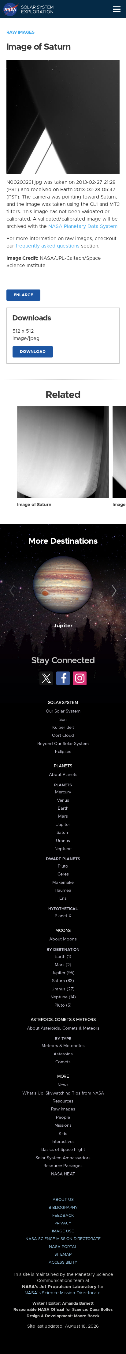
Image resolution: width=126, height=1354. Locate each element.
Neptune (63, 849)
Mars (63, 816)
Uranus (63, 841)
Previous (13, 591)
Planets (63, 766)
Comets (63, 1062)
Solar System (63, 703)
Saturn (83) (63, 981)
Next (113, 591)
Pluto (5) (63, 1005)
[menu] (117, 9)
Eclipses (63, 752)
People (63, 1117)
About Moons (63, 939)
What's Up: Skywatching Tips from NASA (63, 1093)
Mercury (63, 792)
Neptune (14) (63, 997)
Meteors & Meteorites (63, 1046)
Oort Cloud (63, 735)
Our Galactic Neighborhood (34, 23)
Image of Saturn (34, 505)
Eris (63, 898)
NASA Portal (63, 1247)
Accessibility (63, 1263)
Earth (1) (63, 957)
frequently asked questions (48, 246)
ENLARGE (23, 295)
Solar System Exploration (34, 9)
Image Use (63, 1231)
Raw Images (20, 32)
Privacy (63, 1223)
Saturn (63, 832)
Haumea (63, 890)
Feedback (63, 1216)
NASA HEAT (63, 1174)
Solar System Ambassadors (63, 1158)
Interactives (63, 1142)
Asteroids (63, 1054)
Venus (63, 800)
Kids (63, 1134)
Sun (63, 719)
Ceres (63, 874)
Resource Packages (63, 1166)
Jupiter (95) (63, 973)
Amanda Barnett (78, 1304)
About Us (63, 1200)
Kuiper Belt (63, 727)
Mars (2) (63, 965)
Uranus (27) (63, 989)
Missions (63, 1125)
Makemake (63, 882)
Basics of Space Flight (63, 1150)
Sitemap (63, 1255)
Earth (63, 808)
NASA (8, 9)
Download (33, 352)
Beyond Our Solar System (63, 744)
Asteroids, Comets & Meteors (63, 1020)
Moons (62, 931)
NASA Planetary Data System (82, 226)
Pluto (63, 866)
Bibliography (63, 1208)
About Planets (63, 775)
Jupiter (63, 626)
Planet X (63, 916)
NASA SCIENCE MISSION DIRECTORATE (63, 1239)
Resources (63, 1101)
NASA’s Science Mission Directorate (62, 1293)
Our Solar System (63, 711)
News (63, 1085)
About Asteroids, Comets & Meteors (63, 1028)
